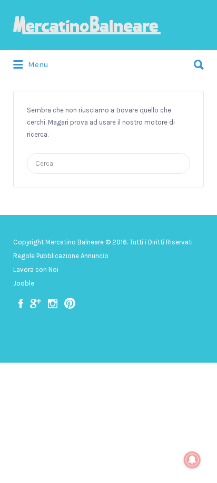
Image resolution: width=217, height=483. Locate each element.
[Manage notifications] (192, 459)
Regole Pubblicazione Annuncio (60, 256)
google (35, 303)
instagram (52, 303)
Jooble (23, 283)
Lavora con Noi (35, 269)
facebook (20, 303)
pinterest (69, 303)
